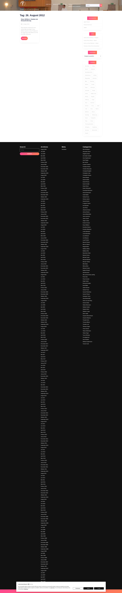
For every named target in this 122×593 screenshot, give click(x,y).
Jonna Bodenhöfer (87, 214)
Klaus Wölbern (86, 225)
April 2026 (43, 158)
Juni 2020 (43, 304)
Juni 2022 (43, 253)
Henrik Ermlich (86, 201)
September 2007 (44, 568)
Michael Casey (86, 257)
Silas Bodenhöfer (87, 298)
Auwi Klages (85, 160)
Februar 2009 (44, 538)
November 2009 (44, 518)
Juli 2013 (43, 423)
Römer (91, 120)
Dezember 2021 (44, 266)
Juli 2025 (43, 177)
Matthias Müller (86, 248)
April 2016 (43, 369)
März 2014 (43, 406)
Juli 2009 (43, 527)
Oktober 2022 (44, 244)
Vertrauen (87, 130)
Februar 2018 (44, 339)
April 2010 (43, 508)
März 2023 (43, 235)
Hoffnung (87, 99)
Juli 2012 (43, 449)
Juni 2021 (43, 279)
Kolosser (87, 105)
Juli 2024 (43, 201)
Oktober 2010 (44, 495)
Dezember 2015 (44, 376)
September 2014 (44, 393)
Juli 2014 (43, 397)
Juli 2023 (43, 227)
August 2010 (44, 499)
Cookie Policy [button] (52, 587)
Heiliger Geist (93, 93)
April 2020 (43, 309)
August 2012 (44, 447)
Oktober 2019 (44, 320)
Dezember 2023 (44, 216)
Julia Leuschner (86, 216)
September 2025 (44, 173)
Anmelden (64, 149)
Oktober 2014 (44, 391)
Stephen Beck (86, 309)
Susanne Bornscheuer (88, 315)
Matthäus (87, 111)
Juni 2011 (43, 477)
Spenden (64, 4)
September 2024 (44, 199)
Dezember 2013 (44, 412)
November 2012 (44, 441)
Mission (93, 111)
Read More (25, 39)
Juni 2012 (43, 451)
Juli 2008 (43, 553)
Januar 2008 (43, 559)
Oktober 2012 (44, 443)
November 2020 (44, 294)
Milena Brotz (85, 266)
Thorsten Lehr (86, 324)
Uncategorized (86, 337)
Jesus (86, 102)
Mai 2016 (43, 367)
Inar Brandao (86, 205)
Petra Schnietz (86, 279)
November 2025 (44, 168)
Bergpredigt (87, 78)
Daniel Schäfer (86, 183)
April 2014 (43, 404)
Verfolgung (87, 127)
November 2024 (44, 194)
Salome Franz (86, 289)
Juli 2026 (43, 151)
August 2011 (43, 473)
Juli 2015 (43, 380)
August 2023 (44, 225)
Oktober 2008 (44, 546)
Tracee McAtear (86, 335)
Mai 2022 (43, 255)
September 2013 (44, 419)
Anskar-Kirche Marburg (74, 6)
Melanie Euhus (86, 255)
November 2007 (44, 564)
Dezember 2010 (44, 490)
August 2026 (44, 149)
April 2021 (43, 283)
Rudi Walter (85, 285)
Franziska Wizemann (87, 190)
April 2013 (43, 430)
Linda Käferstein (86, 231)
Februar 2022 (44, 261)
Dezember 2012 (44, 438)
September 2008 (44, 549)
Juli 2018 (43, 328)
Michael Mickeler (86, 259)
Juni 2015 (43, 382)
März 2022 (43, 259)
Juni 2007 (43, 574)
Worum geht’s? (57, 4)
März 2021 (43, 285)
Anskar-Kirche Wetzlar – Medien (90, 40)
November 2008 (44, 544)
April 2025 (43, 183)
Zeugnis (86, 133)
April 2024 (43, 207)
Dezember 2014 (44, 387)
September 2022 (44, 246)
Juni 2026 (43, 153)
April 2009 (43, 533)
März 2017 (43, 358)
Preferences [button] (26, 589)
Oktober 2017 (44, 348)
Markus (97, 108)
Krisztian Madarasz (87, 229)
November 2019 (44, 317)
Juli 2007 (43, 572)
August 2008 (44, 551)
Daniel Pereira (86, 181)
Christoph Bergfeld (87, 171)
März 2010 (43, 510)
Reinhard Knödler (87, 283)
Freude (92, 84)
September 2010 (44, 497)
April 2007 (43, 579)
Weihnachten (94, 130)
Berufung (94, 78)
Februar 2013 (44, 434)
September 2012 (44, 445)
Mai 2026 (43, 155)
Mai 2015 (43, 384)
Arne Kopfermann (87, 158)
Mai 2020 (43, 307)
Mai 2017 (43, 354)
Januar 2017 (43, 363)
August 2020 (44, 300)
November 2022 (44, 242)
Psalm (86, 120)
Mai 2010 (43, 505)
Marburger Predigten (29, 7)
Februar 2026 (44, 162)
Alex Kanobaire (86, 149)
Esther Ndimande (87, 188)
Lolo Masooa (86, 237)
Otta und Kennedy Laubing (89, 274)
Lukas (91, 108)
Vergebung (94, 127)
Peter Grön (85, 276)
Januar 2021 (43, 289)
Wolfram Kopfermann (87, 341)
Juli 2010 (43, 501)
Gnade (86, 93)
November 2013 (44, 415)
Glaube (93, 90)
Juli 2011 (43, 475)
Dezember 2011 (44, 464)
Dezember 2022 (44, 240)
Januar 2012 (43, 462)
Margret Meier (86, 246)
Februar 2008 (44, 557)
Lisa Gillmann (86, 235)
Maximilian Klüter (87, 253)
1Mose (93, 66)
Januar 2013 (43, 436)
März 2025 (43, 186)
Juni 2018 (43, 330)
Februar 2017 (44, 361)
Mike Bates (85, 263)
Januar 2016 (43, 374)
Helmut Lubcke (86, 199)
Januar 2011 (43, 488)
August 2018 (44, 326)
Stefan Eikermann (87, 304)
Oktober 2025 (44, 171)
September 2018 (44, 324)
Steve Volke (85, 313)
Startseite (48, 4)
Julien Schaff (86, 218)
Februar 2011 (44, 486)
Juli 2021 (43, 276)
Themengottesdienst (89, 124)
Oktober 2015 (44, 378)
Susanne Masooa (87, 317)
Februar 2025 (44, 188)
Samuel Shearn (86, 294)
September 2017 (44, 350)
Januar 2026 (43, 164)
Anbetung (93, 69)
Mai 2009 (43, 531)
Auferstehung (87, 75)
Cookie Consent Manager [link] (22, 584)
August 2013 (44, 421)
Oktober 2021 (44, 270)
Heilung (86, 96)
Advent (86, 69)
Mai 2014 (43, 402)
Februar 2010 (44, 512)
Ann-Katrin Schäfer (87, 155)
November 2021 (44, 268)
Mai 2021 (43, 281)
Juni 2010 (43, 503)
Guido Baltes (86, 194)
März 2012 (43, 458)
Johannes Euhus (86, 209)
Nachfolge (87, 114)
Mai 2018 (43, 333)
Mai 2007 (43, 577)
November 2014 (44, 389)
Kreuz (93, 105)
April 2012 (43, 456)
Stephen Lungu (86, 311)
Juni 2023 (43, 229)
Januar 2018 (43, 341)
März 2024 (43, 209)
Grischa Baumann (87, 192)
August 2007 (44, 570)
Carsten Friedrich (87, 164)
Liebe (86, 108)
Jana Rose (85, 207)
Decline (88, 588)
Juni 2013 (43, 425)
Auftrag (94, 75)
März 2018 (43, 337)
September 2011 (44, 471)
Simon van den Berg (87, 300)
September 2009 (44, 523)
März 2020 (43, 311)
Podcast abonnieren (88, 24)
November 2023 (44, 218)
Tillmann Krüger (86, 326)
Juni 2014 (43, 400)
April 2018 (43, 335)
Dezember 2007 (44, 562)
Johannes (92, 102)
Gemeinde (87, 90)
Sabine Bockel (86, 287)
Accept (99, 588)
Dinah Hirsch (86, 186)
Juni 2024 (43, 203)
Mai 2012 (43, 454)
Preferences (77, 588)
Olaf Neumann (86, 272)
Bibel (86, 81)
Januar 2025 (43, 190)
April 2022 (43, 257)
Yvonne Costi (86, 343)
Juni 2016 (43, 365)
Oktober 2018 (44, 322)
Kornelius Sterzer (87, 227)
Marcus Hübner (86, 244)
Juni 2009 (43, 529)
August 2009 (44, 525)
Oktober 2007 (44, 566)
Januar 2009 (43, 540)
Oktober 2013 (44, 417)
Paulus (86, 117)
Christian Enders (86, 166)
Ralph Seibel (86, 281)
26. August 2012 (25, 24)
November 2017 (44, 345)
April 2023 (43, 233)
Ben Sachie (85, 162)
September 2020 (44, 298)
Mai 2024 (43, 205)
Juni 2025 (43, 179)
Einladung (92, 81)
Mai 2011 (43, 479)
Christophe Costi (86, 173)
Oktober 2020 (44, 296)
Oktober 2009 (44, 520)
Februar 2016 (44, 371)
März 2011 (43, 484)
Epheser (86, 84)
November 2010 (44, 492)
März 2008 (43, 555)
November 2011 (44, 466)
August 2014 (44, 395)
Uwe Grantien (86, 339)
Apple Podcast (87, 21)
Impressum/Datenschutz (74, 4)
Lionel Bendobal (86, 233)
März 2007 (43, 581)
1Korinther (87, 66)
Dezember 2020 (44, 291)
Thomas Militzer (86, 322)
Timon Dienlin (86, 328)
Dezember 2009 (44, 516)
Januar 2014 (43, 410)
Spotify (85, 27)
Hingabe (92, 96)
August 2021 (44, 274)
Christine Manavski (87, 168)
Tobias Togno (86, 333)
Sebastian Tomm (86, 296)
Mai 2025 (43, 181)
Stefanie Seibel (86, 307)
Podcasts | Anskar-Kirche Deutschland (91, 46)
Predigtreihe (93, 117)
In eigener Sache (86, 203)
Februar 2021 (44, 287)
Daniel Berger (86, 177)
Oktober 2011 (44, 469)
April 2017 (43, 356)
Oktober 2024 (44, 196)
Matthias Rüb (86, 250)
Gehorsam (92, 87)
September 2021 (44, 272)
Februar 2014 (44, 408)
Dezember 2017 (44, 343)
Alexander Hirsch (87, 151)
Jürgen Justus (86, 220)
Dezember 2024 (44, 192)
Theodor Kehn (86, 320)
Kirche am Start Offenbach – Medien (91, 43)
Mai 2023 (43, 231)
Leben (98, 105)
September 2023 (44, 222)
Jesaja (93, 99)
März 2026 (43, 160)
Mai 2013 (43, 428)
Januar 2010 (43, 514)
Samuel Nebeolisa (87, 291)
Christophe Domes (87, 175)
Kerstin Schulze (86, 222)
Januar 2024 (43, 214)
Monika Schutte (86, 268)
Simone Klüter (86, 302)
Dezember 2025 (44, 166)
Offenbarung (94, 114)
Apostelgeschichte (88, 72)
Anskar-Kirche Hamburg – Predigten (91, 37)
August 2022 (44, 248)
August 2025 (44, 175)
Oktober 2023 (44, 220)
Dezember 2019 (44, 315)
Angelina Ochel (86, 153)
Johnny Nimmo (86, 212)
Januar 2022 (43, 263)
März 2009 (43, 536)
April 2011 (43, 482)
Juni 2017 (43, 352)
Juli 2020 (43, 302)
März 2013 (43, 432)
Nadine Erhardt (86, 270)
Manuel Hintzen (86, 242)
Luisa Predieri (86, 240)
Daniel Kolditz (86, 179)
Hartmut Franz (86, 196)
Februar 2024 (44, 212)
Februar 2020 (44, 313)
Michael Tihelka (86, 261)
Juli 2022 (43, 250)
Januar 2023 (43, 237)
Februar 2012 (44, 460)
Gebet (86, 87)
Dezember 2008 (44, 542)
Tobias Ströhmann (87, 330)
